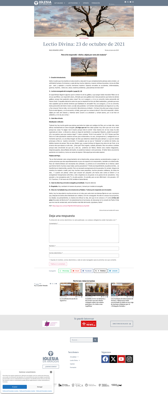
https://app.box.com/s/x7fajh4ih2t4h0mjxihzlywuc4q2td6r (70, 206)
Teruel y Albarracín (66, 284)
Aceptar (14, 387)
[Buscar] (95, 340)
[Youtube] (130, 2)
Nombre (52, 245)
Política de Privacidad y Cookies (10, 391)
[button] (51, 372)
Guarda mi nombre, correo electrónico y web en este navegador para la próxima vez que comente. (83, 260)
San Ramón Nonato (41, 285)
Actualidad (58, 3)
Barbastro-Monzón (91, 284)
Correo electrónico (56, 253)
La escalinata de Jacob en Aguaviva (68, 299)
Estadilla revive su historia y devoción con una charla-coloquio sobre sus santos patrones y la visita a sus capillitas (95, 302)
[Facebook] (125, 2)
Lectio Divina (73, 3)
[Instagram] (133, 2)
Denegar (40, 387)
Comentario (53, 223)
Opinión (86, 3)
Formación (96, 3)
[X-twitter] (128, 2)
